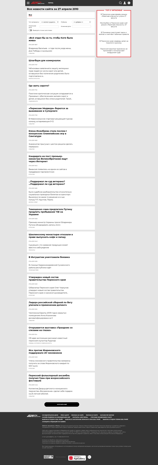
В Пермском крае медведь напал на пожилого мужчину (114, 42)
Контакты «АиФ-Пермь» (80, 417)
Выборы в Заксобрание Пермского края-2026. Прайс (82, 419)
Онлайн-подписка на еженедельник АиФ (56, 417)
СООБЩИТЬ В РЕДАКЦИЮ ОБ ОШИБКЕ (54, 421)
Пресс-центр (65, 415)
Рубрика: (64, 22)
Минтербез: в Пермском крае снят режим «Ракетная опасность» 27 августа (114, 25)
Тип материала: (34, 22)
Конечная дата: (66, 26)
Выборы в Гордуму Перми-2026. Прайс (115, 419)
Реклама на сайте (77, 415)
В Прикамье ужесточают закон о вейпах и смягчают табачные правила (114, 33)
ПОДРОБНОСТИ (33, 101)
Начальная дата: (32, 26)
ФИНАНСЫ (32, 250)
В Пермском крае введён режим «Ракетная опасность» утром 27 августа (114, 16)
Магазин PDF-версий (107, 415)
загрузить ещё (62, 404)
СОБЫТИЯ (31, 53)
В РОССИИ (32, 174)
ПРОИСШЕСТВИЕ (33, 270)
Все (30, 15)
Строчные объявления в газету (101, 417)
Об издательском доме (50, 415)
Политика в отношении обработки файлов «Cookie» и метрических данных (63, 443)
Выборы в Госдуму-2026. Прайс (52, 419)
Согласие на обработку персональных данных (55, 440)
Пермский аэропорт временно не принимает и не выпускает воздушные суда (113, 50)
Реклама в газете (92, 415)
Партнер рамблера (61, 457)
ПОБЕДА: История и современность (40, 343)
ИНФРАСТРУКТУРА (34, 78)
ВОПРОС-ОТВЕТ (33, 202)
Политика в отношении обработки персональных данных (58, 441)
